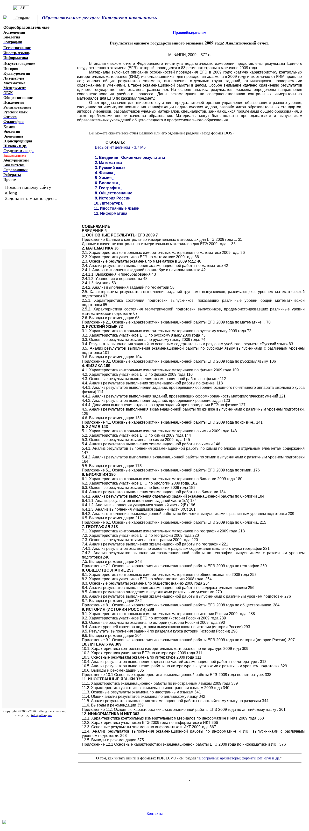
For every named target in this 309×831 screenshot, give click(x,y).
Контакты (155, 813)
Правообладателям (189, 32)
